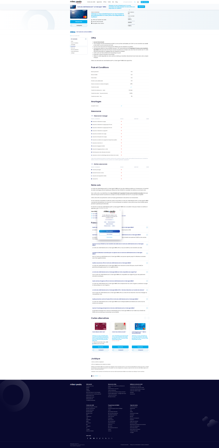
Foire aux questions (74, 49)
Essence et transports (134, 418)
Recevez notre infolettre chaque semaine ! (117, 391)
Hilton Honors (111, 419)
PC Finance (88, 422)
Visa (131, 410)
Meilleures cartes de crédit (136, 384)
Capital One (88, 416)
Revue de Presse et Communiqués (93, 392)
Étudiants (132, 419)
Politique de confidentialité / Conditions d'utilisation (139, 444)
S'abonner (145, 2)
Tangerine (88, 426)
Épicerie (131, 416)
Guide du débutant (112, 390)
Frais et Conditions (74, 43)
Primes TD (110, 424)
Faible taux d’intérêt (134, 421)
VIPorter (109, 430)
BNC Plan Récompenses (113, 413)
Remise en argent (133, 422)
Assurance (73, 46)
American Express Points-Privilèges (115, 408)
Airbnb (131, 411)
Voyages (132, 432)
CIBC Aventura (111, 416)
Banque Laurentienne (90, 408)
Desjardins (88, 419)
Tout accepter (109, 231)
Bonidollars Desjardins (112, 414)
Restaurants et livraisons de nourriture (138, 424)
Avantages (73, 44)
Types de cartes (134, 405)
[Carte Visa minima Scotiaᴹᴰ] (120, 326)
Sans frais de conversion (135, 429)
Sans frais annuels (134, 427)
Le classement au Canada (135, 386)
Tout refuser (109, 234)
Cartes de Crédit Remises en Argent (137, 389)
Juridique (72, 53)
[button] (145, 318)
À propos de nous (90, 386)
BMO (87, 414)
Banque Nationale (90, 410)
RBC (87, 424)
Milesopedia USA (89, 398)
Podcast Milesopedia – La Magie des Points (117, 393)
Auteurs (87, 387)
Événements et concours (113, 388)
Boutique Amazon (112, 396)
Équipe (87, 389)
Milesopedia (89, 384)
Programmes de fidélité (113, 405)
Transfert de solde (134, 430)
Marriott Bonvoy (111, 422)
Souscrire (78, 22)
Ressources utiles (112, 384)
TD (86, 427)
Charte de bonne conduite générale (93, 394)
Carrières (88, 390)
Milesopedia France (90, 397)
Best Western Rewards (112, 411)
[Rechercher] (135, 2)
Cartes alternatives (75, 51)
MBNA (87, 421)
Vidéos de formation (112, 395)
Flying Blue (110, 418)
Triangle (88, 429)
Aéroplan (132, 392)
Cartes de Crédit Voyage (135, 390)
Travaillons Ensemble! (90, 400)
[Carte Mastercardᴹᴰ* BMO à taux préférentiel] (140, 326)
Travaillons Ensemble (124, 444)
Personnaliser (109, 237)
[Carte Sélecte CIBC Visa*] (100, 326)
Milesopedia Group (90, 395)
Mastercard (132, 408)
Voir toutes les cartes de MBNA (84, 31)
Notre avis (73, 48)
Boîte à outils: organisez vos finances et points (116, 386)
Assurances (132, 394)
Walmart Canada (89, 430)
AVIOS (109, 410)
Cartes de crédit (90, 405)
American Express (133, 406)
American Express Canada (91, 406)
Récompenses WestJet (113, 427)
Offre (72, 41)
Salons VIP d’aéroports (134, 426)
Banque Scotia (89, 413)
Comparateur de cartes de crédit (137, 387)
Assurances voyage (134, 413)
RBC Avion (110, 426)
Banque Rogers (89, 411)
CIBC (87, 418)
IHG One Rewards (111, 421)
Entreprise (132, 414)
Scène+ (109, 429)
